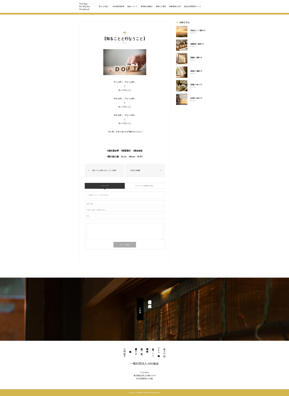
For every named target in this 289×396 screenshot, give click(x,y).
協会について (132, 6)
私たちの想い (104, 6)
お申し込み (140, 309)
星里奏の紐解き (147, 6)
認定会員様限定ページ (192, 6)
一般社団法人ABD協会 (144, 363)
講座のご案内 (161, 6)
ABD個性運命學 (118, 6)
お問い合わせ (125, 351)
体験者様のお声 (175, 6)
